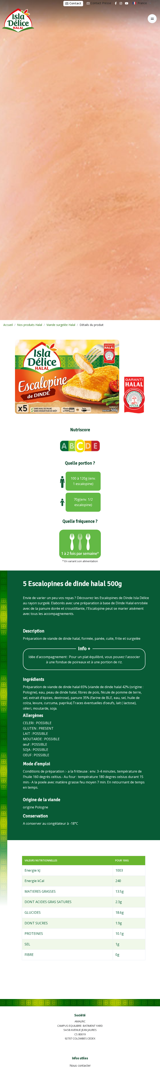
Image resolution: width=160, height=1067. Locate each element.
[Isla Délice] (17, 18)
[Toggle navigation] (152, 18)
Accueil (8, 325)
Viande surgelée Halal (60, 325)
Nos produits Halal (29, 325)
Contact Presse (100, 3)
